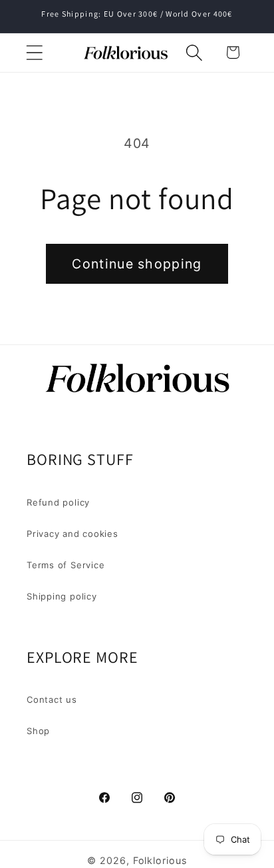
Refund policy (58, 502)
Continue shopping (137, 264)
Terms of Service (65, 565)
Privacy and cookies (72, 533)
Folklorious (160, 860)
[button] (34, 52)
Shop (38, 730)
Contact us (52, 699)
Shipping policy (62, 596)
